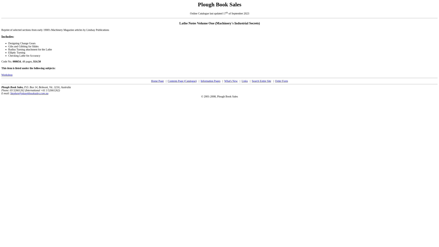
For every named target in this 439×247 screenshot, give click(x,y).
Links (245, 81)
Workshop (7, 74)
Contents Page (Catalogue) (182, 81)
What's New (231, 81)
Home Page (157, 81)
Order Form (281, 81)
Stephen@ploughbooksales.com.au (29, 93)
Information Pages (210, 81)
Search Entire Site (261, 81)
